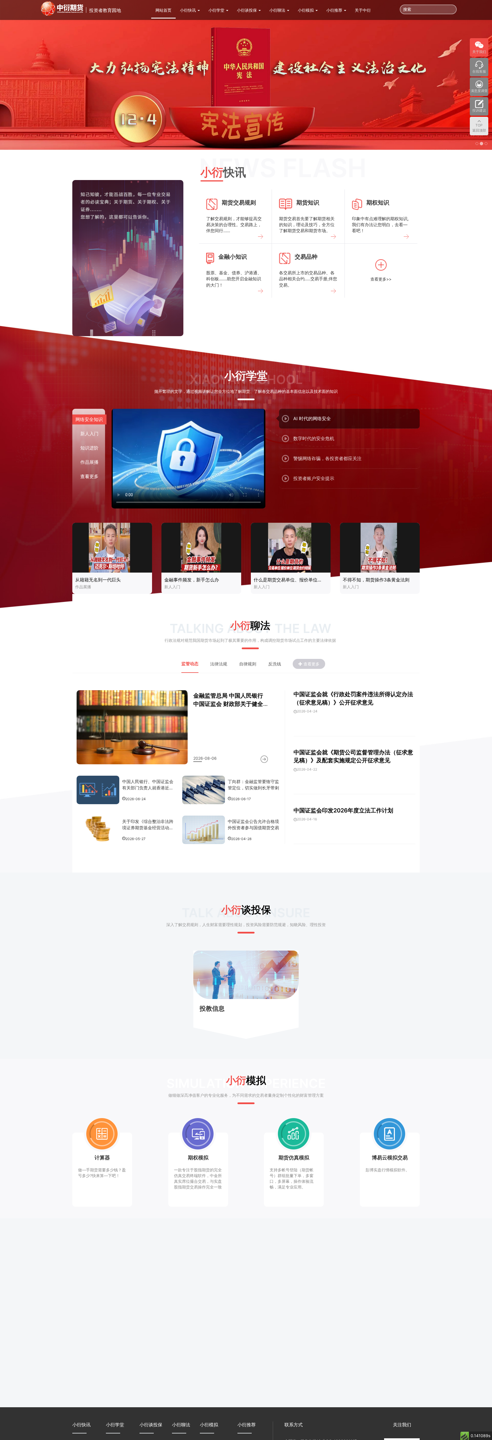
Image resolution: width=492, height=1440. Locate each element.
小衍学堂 (217, 10)
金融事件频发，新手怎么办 (191, 580)
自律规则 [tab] (247, 664)
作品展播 (83, 586)
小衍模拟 (306, 10)
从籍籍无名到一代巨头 (98, 580)
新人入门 (172, 586)
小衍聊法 (277, 10)
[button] (37, 75)
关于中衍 (363, 10)
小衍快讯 (188, 10)
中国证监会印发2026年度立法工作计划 (343, 810)
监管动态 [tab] (189, 663)
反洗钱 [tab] (274, 664)
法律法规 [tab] (218, 664)
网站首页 (163, 10)
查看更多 (89, 476)
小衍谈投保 (247, 10)
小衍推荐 (334, 10)
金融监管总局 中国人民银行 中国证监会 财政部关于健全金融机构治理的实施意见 (228, 703)
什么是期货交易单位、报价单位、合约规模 (289, 580)
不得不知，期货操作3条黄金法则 (376, 580)
